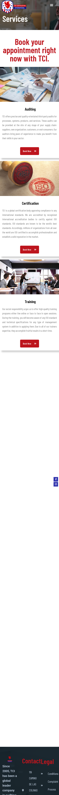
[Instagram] (56, 484)
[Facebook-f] (56, 479)
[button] (52, 4)
